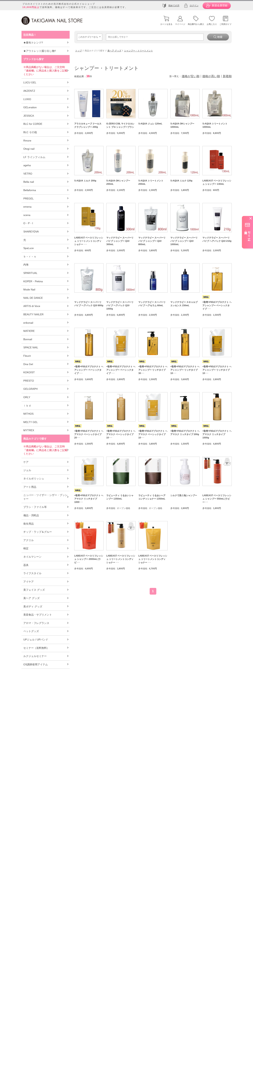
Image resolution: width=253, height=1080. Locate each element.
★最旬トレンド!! (33, 42)
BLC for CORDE (32, 123)
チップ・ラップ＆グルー (37, 531)
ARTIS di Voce (31, 306)
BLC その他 (30, 132)
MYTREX (28, 430)
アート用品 (29, 486)
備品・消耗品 (31, 515)
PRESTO (28, 380)
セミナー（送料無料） (36, 647)
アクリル (28, 540)
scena (26, 215)
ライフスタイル (32, 573)
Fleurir (27, 355)
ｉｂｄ (27, 405)
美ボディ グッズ (32, 606)
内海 (26, 264)
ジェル (27, 470)
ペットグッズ (31, 631)
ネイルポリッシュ (33, 478)
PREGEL (28, 198)
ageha (27, 165)
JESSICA (28, 115)
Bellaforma (29, 190)
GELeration (30, 107)
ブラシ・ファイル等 (35, 506)
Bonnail (27, 339)
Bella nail (28, 181)
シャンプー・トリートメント (138, 50)
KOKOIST (29, 372)
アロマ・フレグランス (36, 623)
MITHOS (28, 413)
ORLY (26, 397)
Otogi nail (28, 148)
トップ (78, 50)
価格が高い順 (211, 76)
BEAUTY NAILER (33, 314)
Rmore (27, 140)
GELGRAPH (30, 388)
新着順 (227, 76)
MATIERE (29, 330)
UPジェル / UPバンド (35, 639)
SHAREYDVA (31, 231)
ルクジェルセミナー (35, 656)
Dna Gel (28, 364)
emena (27, 206)
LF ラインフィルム (34, 157)
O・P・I (28, 223)
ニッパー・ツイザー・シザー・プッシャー (45, 497)
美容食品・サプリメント (37, 614)
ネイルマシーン (32, 556)
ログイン (194, 5)
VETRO (27, 173)
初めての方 (173, 5)
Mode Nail (29, 289)
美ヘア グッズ (31, 598)
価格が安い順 (190, 76)
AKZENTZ (29, 90)
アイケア (28, 581)
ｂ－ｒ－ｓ (29, 256)
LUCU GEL (29, 82)
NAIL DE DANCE (33, 297)
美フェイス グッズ (34, 589)
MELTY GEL (30, 422)
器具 (26, 565)
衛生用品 (28, 523)
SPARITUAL (30, 272)
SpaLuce (28, 248)
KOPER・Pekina (33, 281)
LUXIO (27, 99)
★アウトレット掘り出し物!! (39, 50)
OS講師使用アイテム (35, 664)
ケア (26, 462)
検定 (26, 548)
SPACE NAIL (30, 347)
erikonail (28, 322)
